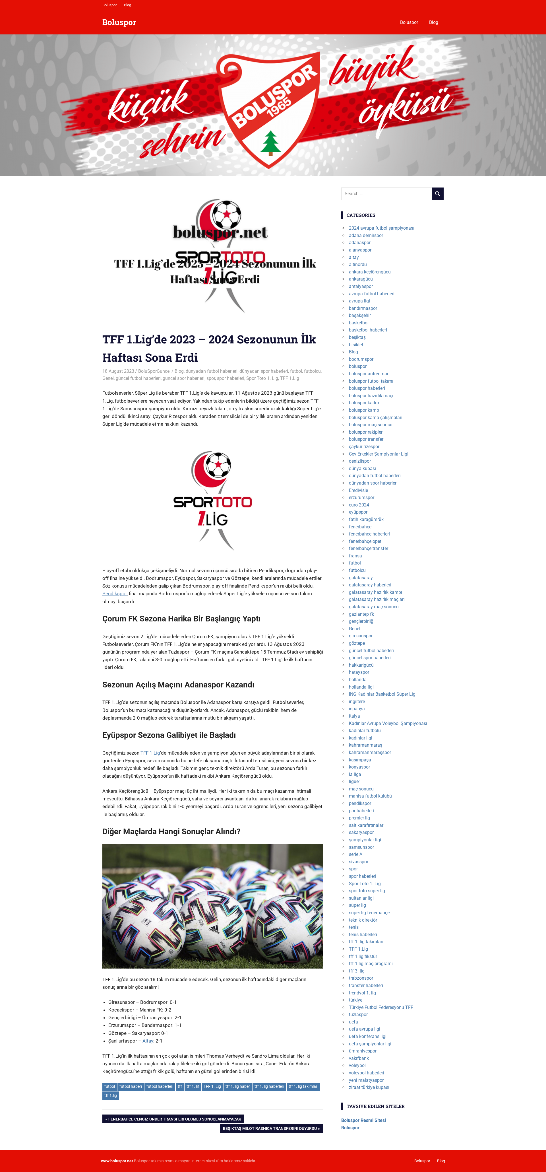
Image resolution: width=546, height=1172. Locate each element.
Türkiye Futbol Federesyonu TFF (381, 1007)
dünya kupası (362, 468)
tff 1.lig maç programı (371, 963)
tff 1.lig (110, 1095)
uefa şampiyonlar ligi (370, 1044)
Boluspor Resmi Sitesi (363, 1120)
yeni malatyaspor (366, 1080)
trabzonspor (361, 978)
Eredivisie (358, 490)
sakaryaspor (361, 832)
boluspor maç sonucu (370, 424)
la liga (355, 774)
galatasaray (361, 577)
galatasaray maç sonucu (374, 606)
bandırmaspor (363, 308)
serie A (355, 854)
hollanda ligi (361, 687)
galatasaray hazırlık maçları (377, 599)
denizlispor (360, 461)
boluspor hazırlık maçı (371, 395)
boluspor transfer (366, 439)
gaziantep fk (361, 614)
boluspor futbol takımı (371, 381)
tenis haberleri (363, 934)
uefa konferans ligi (367, 1036)
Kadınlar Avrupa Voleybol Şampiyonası (388, 723)
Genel (108, 378)
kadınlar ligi (360, 738)
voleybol (357, 1065)
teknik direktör (363, 920)
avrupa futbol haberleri (371, 293)
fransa (355, 556)
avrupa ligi (359, 301)
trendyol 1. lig (362, 993)
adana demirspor (366, 235)
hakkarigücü (361, 665)
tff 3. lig (357, 971)
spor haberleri (230, 378)
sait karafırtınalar (366, 825)
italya (354, 716)
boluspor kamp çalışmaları (375, 417)
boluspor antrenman (369, 373)
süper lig (357, 905)
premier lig (359, 818)
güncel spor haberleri (183, 378)
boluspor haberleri (367, 388)
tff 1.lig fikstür (363, 956)
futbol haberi (130, 1086)
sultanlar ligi (361, 898)
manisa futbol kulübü (370, 796)
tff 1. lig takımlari (303, 1086)
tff (180, 1086)
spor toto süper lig (367, 890)
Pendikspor (114, 593)
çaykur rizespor (364, 446)
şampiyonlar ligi (365, 840)
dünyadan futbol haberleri (211, 371)
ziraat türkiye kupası (369, 1087)
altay (354, 257)
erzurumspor (361, 497)
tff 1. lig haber (238, 1086)
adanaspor (360, 242)
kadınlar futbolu (365, 730)
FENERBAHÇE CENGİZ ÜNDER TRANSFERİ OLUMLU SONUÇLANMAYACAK (174, 1120)
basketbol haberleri (368, 330)
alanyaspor (360, 250)
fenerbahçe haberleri (369, 534)
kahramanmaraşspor (370, 752)
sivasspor (358, 861)
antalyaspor (361, 286)
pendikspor (360, 803)
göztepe (357, 643)
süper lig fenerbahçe (369, 912)
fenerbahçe (360, 527)
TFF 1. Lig (212, 1086)
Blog (127, 5)
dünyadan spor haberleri (263, 371)
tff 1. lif (193, 1086)
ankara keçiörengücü (370, 272)
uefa (353, 1022)
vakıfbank (359, 1058)
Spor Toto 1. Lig (262, 378)
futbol (296, 371)
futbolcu (312, 371)
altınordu (358, 264)
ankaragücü (361, 279)
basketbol (359, 323)
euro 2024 (359, 505)
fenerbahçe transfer (368, 548)
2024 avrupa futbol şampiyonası (381, 228)
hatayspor (359, 672)
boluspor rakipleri (366, 432)
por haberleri (361, 810)
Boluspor (109, 5)
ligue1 (355, 781)
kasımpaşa (360, 760)
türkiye (355, 1000)
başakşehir (360, 315)
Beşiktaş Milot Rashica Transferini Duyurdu (270, 1129)
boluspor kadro (364, 402)
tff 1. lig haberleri (269, 1086)
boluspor (358, 366)
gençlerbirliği (362, 621)
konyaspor (359, 767)
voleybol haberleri (366, 1073)
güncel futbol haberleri (138, 378)
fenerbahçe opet (365, 541)
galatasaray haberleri (370, 585)
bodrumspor (361, 359)
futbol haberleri (159, 1086)
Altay (147, 1041)
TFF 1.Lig (289, 378)
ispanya (357, 708)
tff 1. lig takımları (366, 941)
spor (210, 378)
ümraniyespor (363, 1051)
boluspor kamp (364, 410)
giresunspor (361, 635)
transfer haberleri (366, 985)
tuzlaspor (358, 1014)
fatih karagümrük (366, 519)
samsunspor (361, 847)
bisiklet (356, 344)
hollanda (358, 679)
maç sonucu (361, 789)
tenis (354, 927)
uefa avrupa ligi (364, 1029)
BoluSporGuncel (154, 371)
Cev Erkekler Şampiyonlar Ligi (378, 454)
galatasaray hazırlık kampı (375, 592)
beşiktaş (357, 337)
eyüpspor (358, 512)
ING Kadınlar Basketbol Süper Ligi (383, 694)
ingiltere (357, 701)
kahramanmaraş (365, 745)
